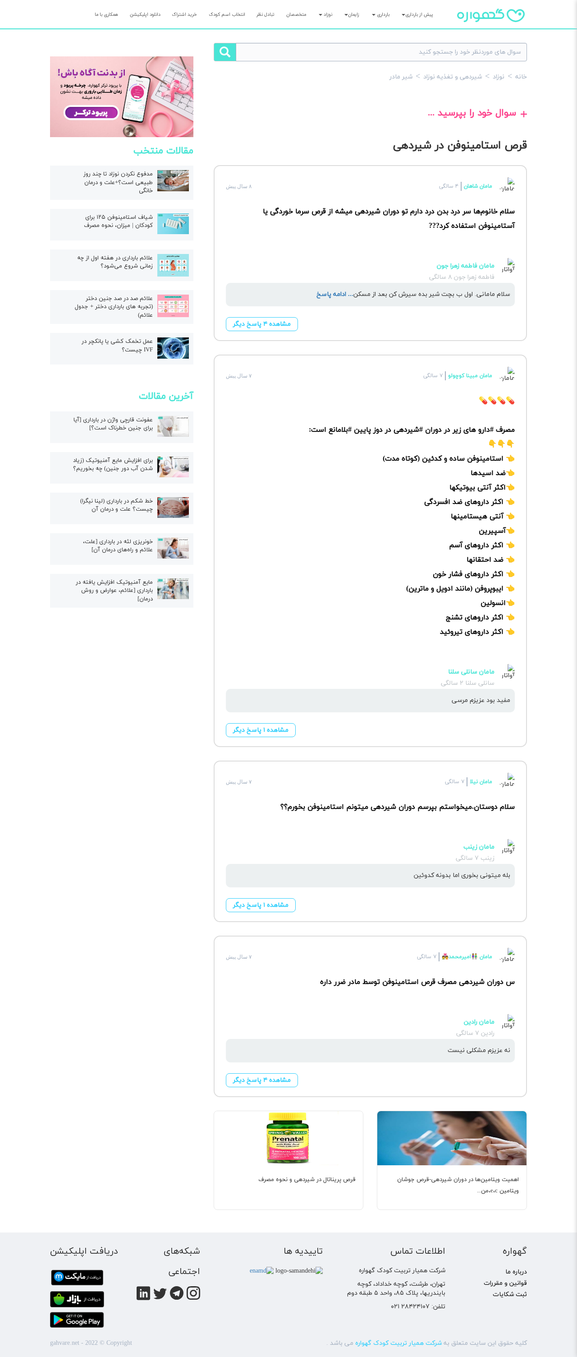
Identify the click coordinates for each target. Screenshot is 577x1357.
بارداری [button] (382, 14)
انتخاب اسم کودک (227, 14)
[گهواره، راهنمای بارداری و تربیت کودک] (491, 31)
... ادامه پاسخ (334, 294)
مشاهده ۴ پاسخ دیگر (262, 324)
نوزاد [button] (327, 14)
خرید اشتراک (184, 14)
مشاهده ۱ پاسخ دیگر (260, 730)
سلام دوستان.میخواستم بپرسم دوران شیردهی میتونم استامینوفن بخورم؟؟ (397, 807)
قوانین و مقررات (505, 1283)
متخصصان (296, 14)
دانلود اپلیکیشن (145, 14)
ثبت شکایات (510, 1294)
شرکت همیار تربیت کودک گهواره (398, 1343)
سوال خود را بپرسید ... (472, 114)
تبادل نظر (265, 14)
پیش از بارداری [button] (419, 14)
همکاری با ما (106, 14)
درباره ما (516, 1272)
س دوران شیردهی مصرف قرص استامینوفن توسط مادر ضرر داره (417, 982)
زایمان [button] (353, 14)
